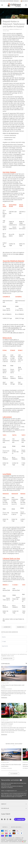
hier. (4, 620)
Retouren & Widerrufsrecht (15, 839)
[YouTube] (10, 819)
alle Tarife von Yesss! (16, 332)
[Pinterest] (4, 819)
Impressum (18, 837)
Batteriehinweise (22, 840)
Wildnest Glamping (7, 837)
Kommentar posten (7, 658)
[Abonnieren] (25, 790)
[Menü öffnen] (3, 5)
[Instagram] (7, 819)
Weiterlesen (4, 697)
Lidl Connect (6, 425)
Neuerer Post (21, 627)
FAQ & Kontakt (4, 841)
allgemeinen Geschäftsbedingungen (15, 795)
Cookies (3, 840)
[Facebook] (2, 819)
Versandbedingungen (11, 840)
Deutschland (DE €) (16, 827)
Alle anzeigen (14, 773)
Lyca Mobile (6, 476)
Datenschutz (4, 839)
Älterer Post (6, 627)
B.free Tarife (8, 343)
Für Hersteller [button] (5, 808)
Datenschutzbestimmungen (8, 796)
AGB (22, 837)
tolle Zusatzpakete (13, 328)
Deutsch (4, 827)
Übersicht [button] (3, 804)
